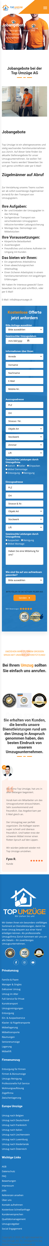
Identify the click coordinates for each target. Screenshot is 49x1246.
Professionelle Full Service (16, 1083)
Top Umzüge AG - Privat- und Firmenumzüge (19, 32)
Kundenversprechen (12, 1214)
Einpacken (34, 465)
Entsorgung (14, 472)
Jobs (4, 1190)
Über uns (7, 1199)
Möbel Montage (16, 543)
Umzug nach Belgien (13, 1115)
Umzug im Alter (10, 993)
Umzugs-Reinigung (12, 1078)
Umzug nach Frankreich (14, 1125)
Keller (22, 465)
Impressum (8, 1185)
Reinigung (29, 472)
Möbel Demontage (17, 469)
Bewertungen (9, 1180)
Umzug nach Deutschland (15, 1120)
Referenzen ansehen (12, 1195)
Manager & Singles (12, 984)
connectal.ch (28, 1244)
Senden (23, 597)
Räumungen (8, 1036)
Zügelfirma (7, 1092)
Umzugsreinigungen (12, 1008)
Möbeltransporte (11, 1032)
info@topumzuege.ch (21, 299)
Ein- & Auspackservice (13, 1017)
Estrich (11, 465)
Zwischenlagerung (11, 1097)
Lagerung (7, 1046)
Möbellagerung (10, 1027)
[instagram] (24, 962)
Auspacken (13, 540)
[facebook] (16, 962)
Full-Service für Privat (13, 998)
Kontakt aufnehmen (12, 1204)
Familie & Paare (10, 979)
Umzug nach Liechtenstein (16, 1134)
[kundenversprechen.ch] (39, 953)
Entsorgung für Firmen (14, 1069)
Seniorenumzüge (11, 1041)
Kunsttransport (10, 1003)
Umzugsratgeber (10, 1223)
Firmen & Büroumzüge (14, 1073)
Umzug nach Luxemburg (15, 1139)
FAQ (4, 1176)
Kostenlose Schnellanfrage (16, 1209)
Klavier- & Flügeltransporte (16, 1022)
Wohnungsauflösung (13, 1088)
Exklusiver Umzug (11, 989)
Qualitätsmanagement (14, 1219)
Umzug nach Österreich (14, 1148)
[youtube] (33, 962)
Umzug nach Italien (12, 1129)
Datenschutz (8, 1171)
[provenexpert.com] (10, 953)
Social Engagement (12, 1228)
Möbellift (6, 1051)
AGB (4, 1166)
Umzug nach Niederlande (15, 1144)
